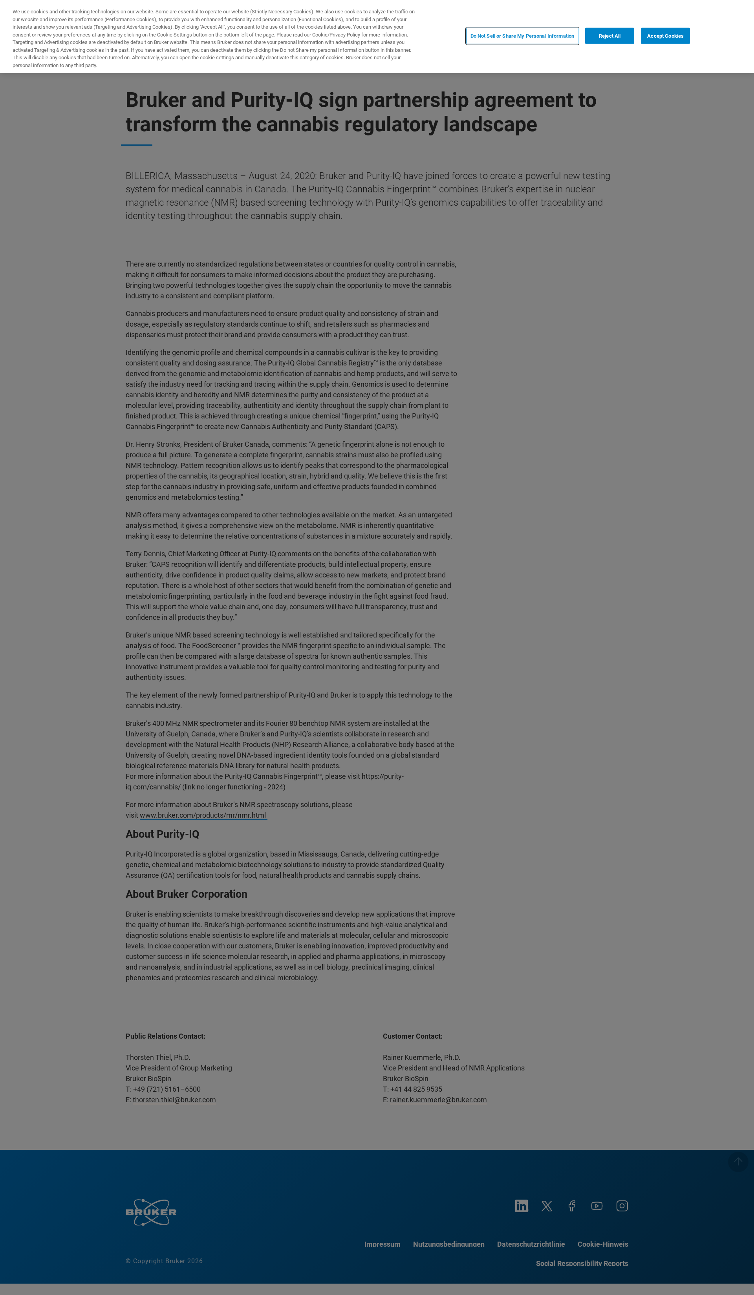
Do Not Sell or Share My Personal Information (522, 36)
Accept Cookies (665, 36)
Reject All (609, 36)
